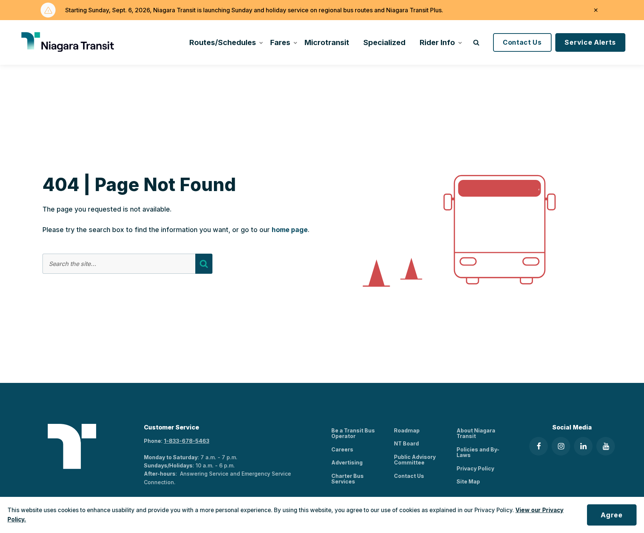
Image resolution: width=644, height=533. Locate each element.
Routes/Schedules (222, 42)
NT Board (406, 443)
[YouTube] (605, 446)
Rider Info (437, 42)
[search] (476, 42)
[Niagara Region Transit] (69, 42)
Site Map (468, 481)
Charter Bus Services (347, 479)
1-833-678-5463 (186, 441)
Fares (280, 42)
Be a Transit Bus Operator (353, 433)
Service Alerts (590, 42)
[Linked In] (583, 446)
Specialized (384, 42)
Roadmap (407, 430)
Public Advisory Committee (415, 460)
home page (290, 230)
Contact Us (522, 42)
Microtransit (326, 42)
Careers (342, 449)
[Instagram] (561, 446)
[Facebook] (538, 446)
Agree (612, 515)
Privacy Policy (475, 468)
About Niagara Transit (476, 433)
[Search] (203, 264)
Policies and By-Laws (478, 452)
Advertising (347, 462)
